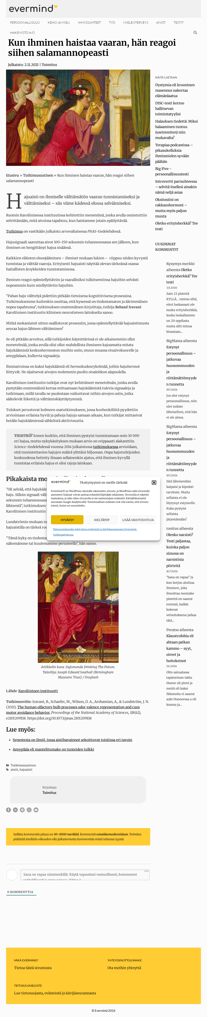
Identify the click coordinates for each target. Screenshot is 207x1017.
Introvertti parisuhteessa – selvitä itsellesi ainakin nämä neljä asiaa (176, 187)
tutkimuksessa (105, 447)
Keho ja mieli (59, 22)
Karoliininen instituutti (38, 691)
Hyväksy (67, 519)
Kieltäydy (102, 519)
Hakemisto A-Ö (22, 33)
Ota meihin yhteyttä (124, 968)
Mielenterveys (135, 22)
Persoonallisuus (25, 22)
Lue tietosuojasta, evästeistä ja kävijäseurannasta (55, 993)
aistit (14, 769)
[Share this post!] (8, 811)
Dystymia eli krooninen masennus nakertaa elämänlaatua (175, 90)
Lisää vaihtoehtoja (138, 519)
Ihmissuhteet (89, 22)
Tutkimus (14, 231)
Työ (112, 22)
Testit (179, 22)
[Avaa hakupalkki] (195, 33)
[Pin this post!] (22, 811)
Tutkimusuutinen (38, 175)
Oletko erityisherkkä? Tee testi (181, 276)
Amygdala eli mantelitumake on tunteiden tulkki (53, 749)
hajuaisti (26, 769)
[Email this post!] (36, 811)
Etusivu (12, 175)
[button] (154, 482)
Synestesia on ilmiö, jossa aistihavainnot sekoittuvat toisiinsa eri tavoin (72, 740)
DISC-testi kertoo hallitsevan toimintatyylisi (169, 108)
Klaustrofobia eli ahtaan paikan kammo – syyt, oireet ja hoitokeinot (180, 648)
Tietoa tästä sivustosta (33, 968)
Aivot (161, 22)
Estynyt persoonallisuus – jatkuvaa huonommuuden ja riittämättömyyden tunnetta (181, 366)
